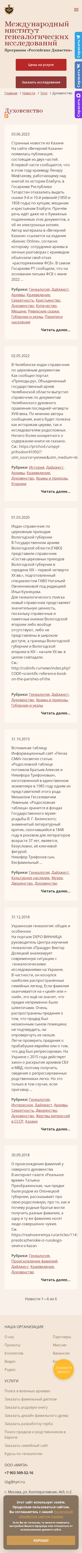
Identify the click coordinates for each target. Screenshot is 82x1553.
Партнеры (62, 1336)
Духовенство (22, 305)
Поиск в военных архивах (27, 1390)
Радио (10, 1369)
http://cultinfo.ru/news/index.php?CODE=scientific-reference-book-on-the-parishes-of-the (40, 673)
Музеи (57, 877)
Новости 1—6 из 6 (41, 1298)
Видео (10, 1361)
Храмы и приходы (52, 478)
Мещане (18, 311)
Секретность (22, 300)
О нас (9, 1336)
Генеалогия (39, 289)
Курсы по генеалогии (23, 1453)
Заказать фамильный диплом (31, 1399)
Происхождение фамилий (34, 1261)
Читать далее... (56, 329)
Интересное (22, 1104)
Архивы (18, 294)
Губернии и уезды (27, 316)
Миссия (59, 1345)
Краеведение (38, 294)
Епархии (18, 483)
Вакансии (61, 1353)
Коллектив (14, 1353)
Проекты (12, 1345)
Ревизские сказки (43, 311)
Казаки (31, 1121)
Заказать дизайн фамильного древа (36, 1415)
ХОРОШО (41, 1540)
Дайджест (60, 289)
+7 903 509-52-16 (19, 1473)
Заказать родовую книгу (26, 1407)
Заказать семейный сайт (26, 1445)
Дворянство (22, 883)
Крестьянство (48, 300)
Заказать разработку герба (29, 1423)
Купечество (46, 305)
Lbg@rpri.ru (15, 1481)
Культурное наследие (30, 877)
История (36, 467)
